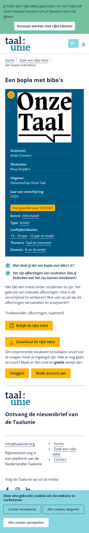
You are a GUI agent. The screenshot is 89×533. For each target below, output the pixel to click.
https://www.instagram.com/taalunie (18, 489)
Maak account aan (51, 373)
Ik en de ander (35, 249)
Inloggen (81, 44)
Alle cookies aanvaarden (26, 522)
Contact (60, 459)
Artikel (24, 222)
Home (9, 60)
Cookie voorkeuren (22, 509)
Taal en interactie (38, 242)
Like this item (11, 95)
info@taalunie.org (20, 443)
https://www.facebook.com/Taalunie (7, 489)
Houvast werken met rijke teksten (44, 26)
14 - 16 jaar (18, 235)
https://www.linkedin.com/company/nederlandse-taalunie (28, 489)
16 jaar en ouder (42, 235)
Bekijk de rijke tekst (32, 325)
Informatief (30, 216)
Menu (73, 43)
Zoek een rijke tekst (33, 60)
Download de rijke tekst (35, 341)
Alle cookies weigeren (63, 509)
